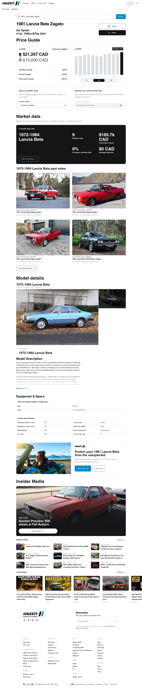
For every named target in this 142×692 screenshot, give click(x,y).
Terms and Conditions (82, 628)
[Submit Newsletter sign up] (116, 621)
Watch (114, 33)
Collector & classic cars (30, 655)
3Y (99, 80)
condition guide (30, 94)
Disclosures (99, 684)
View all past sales (27, 159)
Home (99, 642)
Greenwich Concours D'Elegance (82, 650)
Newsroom (100, 653)
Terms (99, 671)
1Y (86, 80)
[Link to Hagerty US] (24, 684)
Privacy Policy (110, 626)
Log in (130, 3)
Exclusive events (53, 653)
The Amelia (76, 645)
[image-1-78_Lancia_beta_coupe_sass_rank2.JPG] (57, 317)
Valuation (50, 645)
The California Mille (78, 647)
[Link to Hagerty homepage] (33, 614)
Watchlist (14, 9)
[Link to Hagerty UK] (32, 684)
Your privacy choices (80, 684)
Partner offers (52, 647)
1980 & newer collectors (30, 652)
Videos (75, 663)
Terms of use (113, 684)
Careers (99, 650)
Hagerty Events (77, 642)
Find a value (5, 9)
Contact (99, 655)
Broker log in (27, 677)
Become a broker (28, 674)
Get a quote (26, 642)
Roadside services (53, 661)
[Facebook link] (24, 620)
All (73, 669)
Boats (25, 663)
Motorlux (75, 653)
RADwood (76, 655)
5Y (111, 80)
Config (114, 26)
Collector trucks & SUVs (30, 658)
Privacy (99, 669)
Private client (27, 666)
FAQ (98, 666)
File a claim (26, 645)
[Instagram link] (33, 620)
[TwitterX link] (29, 620)
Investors (100, 658)
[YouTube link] (37, 620)
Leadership (100, 647)
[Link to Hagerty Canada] (28, 684)
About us (100, 645)
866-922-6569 (52, 663)
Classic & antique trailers (30, 661)
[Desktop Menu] (137, 3)
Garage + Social (77, 677)
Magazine (51, 650)
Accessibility (90, 684)
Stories (75, 666)
